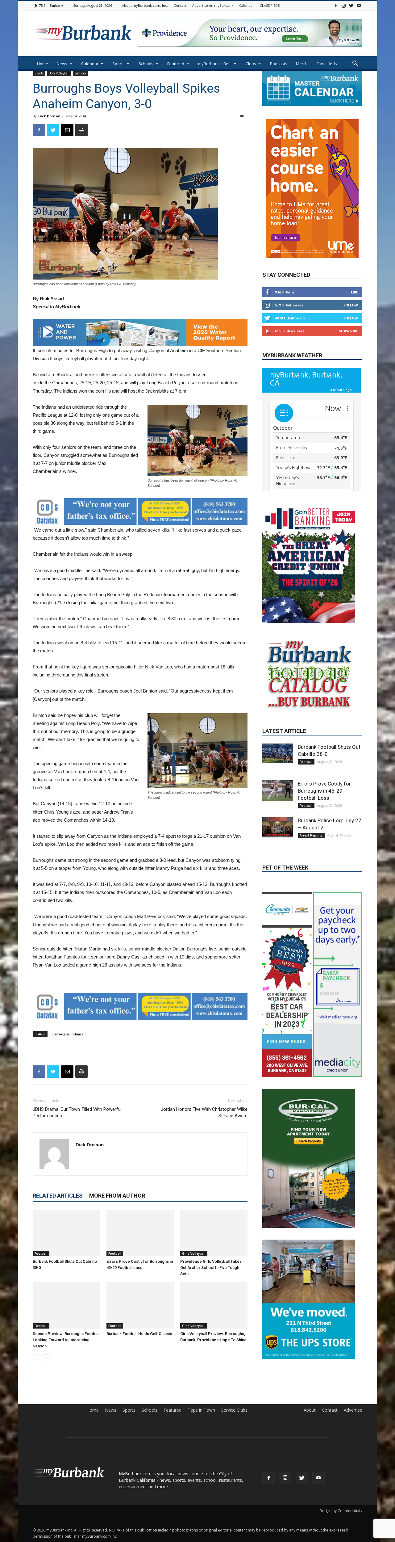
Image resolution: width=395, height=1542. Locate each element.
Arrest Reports (311, 868)
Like (354, 274)
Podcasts (278, 63)
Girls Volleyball (194, 1253)
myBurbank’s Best (215, 63)
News (62, 63)
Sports (118, 63)
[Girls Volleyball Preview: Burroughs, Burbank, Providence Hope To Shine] (213, 1305)
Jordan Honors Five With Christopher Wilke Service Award (204, 1112)
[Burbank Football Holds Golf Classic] (140, 1305)
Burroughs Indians (67, 1034)
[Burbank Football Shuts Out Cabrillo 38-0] (66, 1233)
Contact (180, 5)
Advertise (353, 1427)
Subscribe (348, 312)
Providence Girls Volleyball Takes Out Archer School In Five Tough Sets (211, 1267)
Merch (302, 63)
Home (42, 63)
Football (41, 1253)
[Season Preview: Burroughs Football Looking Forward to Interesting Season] (66, 1305)
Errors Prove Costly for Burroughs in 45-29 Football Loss (324, 824)
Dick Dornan (49, 116)
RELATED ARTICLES (58, 1195)
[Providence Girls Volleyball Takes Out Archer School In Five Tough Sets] (213, 1233)
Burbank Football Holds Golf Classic (139, 1333)
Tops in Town (201, 1427)
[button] (354, 64)
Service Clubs (234, 1427)
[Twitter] (351, 5)
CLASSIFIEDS (270, 5)
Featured (175, 63)
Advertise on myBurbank (212, 5)
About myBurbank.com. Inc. (145, 5)
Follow (350, 286)
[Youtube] (359, 5)
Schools (146, 63)
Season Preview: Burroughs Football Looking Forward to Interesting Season (66, 1339)
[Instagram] (343, 5)
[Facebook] (335, 5)
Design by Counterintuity (340, 1527)
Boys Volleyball (59, 73)
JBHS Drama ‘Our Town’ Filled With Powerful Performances (77, 1112)
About (310, 1427)
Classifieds (326, 63)
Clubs (251, 63)
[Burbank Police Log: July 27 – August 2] (277, 860)
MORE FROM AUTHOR (117, 1195)
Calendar (246, 5)
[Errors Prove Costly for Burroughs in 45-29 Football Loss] (140, 1233)
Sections (80, 73)
